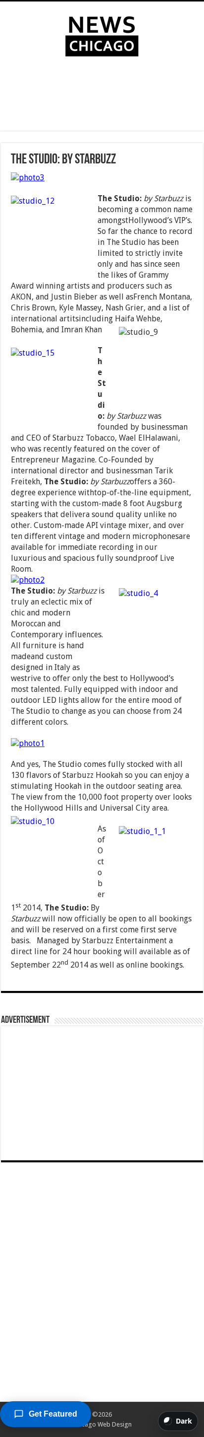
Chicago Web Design (102, 1424)
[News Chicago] (102, 34)
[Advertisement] (102, 96)
